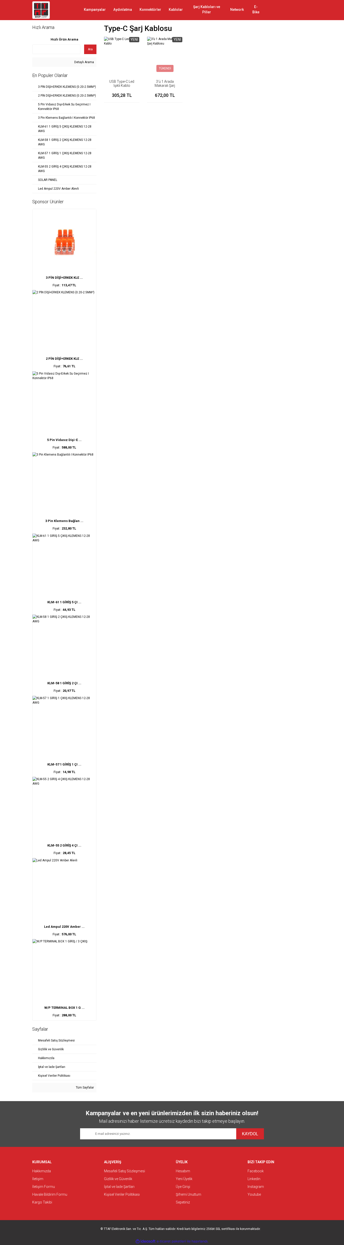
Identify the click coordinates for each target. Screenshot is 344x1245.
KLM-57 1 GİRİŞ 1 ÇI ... (64, 764)
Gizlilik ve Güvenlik (118, 1179)
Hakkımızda (41, 1171)
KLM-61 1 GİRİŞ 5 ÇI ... (64, 602)
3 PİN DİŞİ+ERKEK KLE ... (64, 277)
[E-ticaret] (171, 1241)
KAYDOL (250, 1133)
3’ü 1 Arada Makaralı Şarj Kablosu (165, 85)
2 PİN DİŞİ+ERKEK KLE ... (64, 358)
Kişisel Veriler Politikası (122, 1194)
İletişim (37, 1179)
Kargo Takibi (42, 1202)
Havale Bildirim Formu (49, 1194)
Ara (90, 49)
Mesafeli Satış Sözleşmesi (124, 1171)
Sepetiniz (183, 1202)
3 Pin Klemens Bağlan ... (64, 521)
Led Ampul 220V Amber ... (64, 927)
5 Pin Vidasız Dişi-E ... (64, 440)
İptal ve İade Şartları (119, 1187)
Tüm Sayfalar (84, 1087)
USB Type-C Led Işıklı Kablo (121, 83)
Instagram (256, 1187)
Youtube (254, 1194)
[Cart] (304, 10)
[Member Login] (289, 10)
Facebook (256, 1171)
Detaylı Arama (84, 62)
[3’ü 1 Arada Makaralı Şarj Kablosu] (165, 54)
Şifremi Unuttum (188, 1194)
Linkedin (254, 1179)
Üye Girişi (183, 1187)
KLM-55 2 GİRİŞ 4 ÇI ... (64, 845)
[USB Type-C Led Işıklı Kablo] (122, 54)
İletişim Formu (43, 1187)
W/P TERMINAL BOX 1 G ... (64, 1008)
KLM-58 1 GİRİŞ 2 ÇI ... (64, 683)
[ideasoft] (145, 1241)
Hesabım (183, 1171)
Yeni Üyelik (184, 1179)
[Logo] (41, 10)
